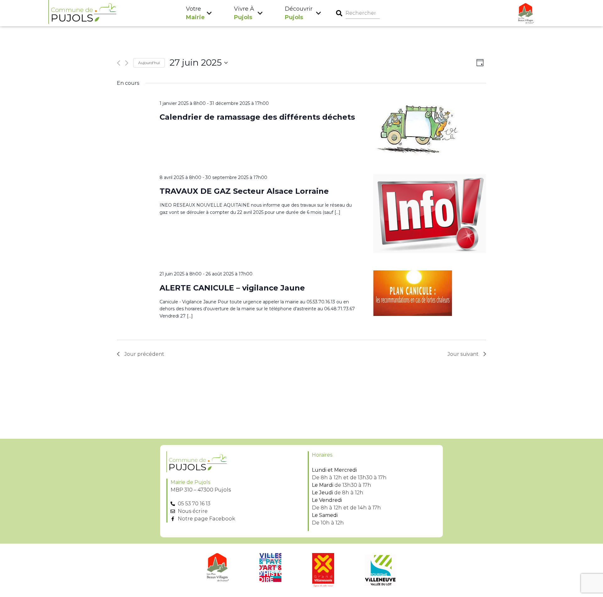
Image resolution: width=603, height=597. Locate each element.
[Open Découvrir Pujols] (318, 13)
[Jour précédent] (118, 63)
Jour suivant (463, 354)
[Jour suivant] (126, 63)
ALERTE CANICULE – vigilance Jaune (232, 287)
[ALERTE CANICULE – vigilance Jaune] (429, 294)
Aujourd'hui (149, 62)
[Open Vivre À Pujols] (260, 13)
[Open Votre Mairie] (209, 13)
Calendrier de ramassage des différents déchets (257, 117)
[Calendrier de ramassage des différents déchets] (429, 129)
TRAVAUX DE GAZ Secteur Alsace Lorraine (244, 191)
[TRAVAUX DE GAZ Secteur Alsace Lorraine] (429, 214)
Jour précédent (144, 354)
